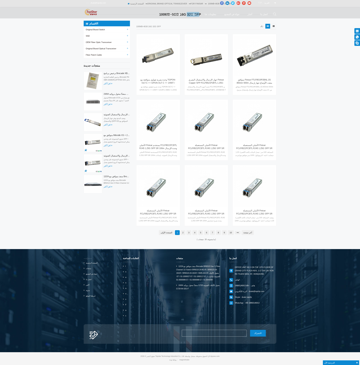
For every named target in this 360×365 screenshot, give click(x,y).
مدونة (88, 290)
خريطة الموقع (90, 296)
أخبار (250, 14)
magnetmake (184, 360)
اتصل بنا (264, 14)
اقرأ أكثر (107, 83)
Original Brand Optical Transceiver (101, 48)
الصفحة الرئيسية (173, 14)
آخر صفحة (247, 232)
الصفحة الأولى (166, 232)
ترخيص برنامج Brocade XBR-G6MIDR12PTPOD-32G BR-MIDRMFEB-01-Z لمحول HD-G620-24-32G (117, 73)
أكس (87, 285)
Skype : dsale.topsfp (243, 297)
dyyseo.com (215, 356)
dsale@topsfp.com (98, 3)
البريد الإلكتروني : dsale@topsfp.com (249, 291)
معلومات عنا (210, 14)
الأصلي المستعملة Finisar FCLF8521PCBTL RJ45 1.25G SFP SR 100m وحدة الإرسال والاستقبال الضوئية (206, 147)
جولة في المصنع (231, 14)
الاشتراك (258, 333)
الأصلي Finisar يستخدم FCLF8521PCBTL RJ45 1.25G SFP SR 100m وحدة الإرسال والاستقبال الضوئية (158, 147)
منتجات (193, 14)
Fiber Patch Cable (94, 55)
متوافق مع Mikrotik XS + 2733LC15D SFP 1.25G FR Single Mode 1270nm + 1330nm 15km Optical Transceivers (117, 135)
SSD (88, 36)
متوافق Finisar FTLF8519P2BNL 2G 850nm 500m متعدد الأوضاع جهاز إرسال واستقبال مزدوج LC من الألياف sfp (254, 81)
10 (231, 232)
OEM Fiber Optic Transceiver (99, 42)
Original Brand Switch (95, 29)
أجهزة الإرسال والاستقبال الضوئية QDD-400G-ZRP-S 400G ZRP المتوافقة (117, 114)
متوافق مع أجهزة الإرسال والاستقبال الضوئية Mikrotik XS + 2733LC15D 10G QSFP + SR (117, 155)
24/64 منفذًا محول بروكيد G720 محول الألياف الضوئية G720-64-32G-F (117, 94)
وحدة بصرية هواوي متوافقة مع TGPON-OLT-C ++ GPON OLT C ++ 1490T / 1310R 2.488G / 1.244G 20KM (158, 81)
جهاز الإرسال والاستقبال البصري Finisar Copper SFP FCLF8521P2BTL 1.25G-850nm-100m (206, 81)
